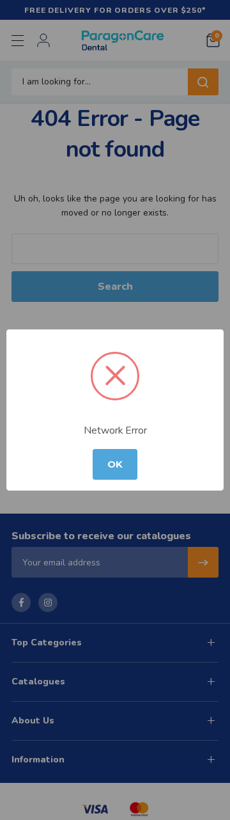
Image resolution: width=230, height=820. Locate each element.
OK (115, 464)
